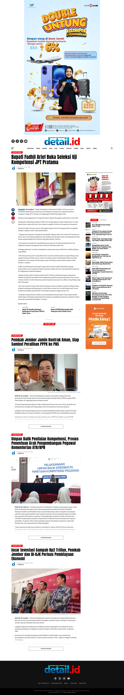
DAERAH (38, 148)
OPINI (55, 148)
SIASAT (82, 148)
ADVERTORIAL (30, 148)
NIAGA (50, 148)
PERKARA (76, 148)
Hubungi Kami (82, 683)
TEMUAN (95, 148)
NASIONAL (44, 148)
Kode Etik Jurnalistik (43, 683)
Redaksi (66, 683)
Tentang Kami (73, 683)
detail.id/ (21, 209)
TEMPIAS (88, 148)
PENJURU (62, 148)
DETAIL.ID (21, 168)
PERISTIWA (68, 148)
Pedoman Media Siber (56, 683)
